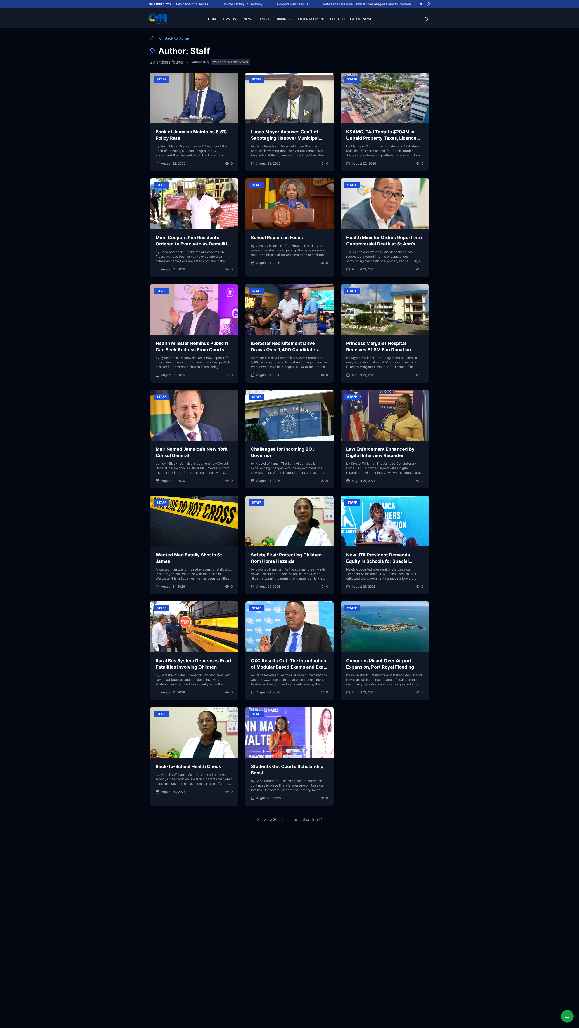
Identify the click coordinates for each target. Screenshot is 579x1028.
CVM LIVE (230, 19)
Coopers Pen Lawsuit (242, 4)
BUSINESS (284, 19)
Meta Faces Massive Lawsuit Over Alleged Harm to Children (316, 4)
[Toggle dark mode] (419, 4)
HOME (213, 19)
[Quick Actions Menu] (567, 1016)
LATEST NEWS (361, 19)
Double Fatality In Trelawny (192, 4)
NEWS (248, 19)
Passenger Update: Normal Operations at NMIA (410, 4)
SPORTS (265, 19)
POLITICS (337, 19)
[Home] (152, 38)
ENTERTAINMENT (311, 19)
